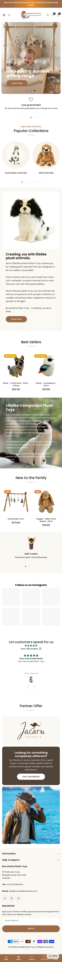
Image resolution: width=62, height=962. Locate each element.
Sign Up (31, 928)
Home (6, 959)
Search (32, 959)
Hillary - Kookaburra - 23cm (46, 384)
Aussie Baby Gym (16, 518)
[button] (27, 90)
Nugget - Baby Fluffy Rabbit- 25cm (46, 520)
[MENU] (4, 15)
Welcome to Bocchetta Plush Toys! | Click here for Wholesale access (31, 3)
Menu (18, 959)
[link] (31, 103)
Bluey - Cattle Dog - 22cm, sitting (16, 384)
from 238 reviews (29, 648)
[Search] (9, 15)
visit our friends (31, 776)
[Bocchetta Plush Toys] (31, 14)
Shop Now (17, 45)
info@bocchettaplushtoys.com (23, 891)
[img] (31, 645)
